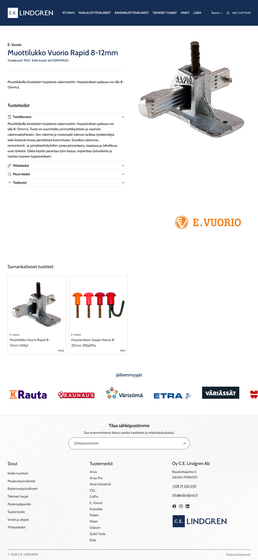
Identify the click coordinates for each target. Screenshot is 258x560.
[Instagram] (181, 506)
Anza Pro (96, 478)
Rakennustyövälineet (22, 489)
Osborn (95, 528)
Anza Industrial (100, 484)
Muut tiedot (21, 174)
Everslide (96, 509)
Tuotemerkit (16, 512)
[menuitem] (197, 13)
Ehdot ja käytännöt (238, 554)
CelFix (94, 497)
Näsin (94, 521)
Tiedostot (20, 183)
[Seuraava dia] (246, 393)
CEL (92, 490)
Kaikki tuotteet (18, 473)
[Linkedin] (187, 506)
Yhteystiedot (17, 527)
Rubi (93, 540)
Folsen (94, 515)
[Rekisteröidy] (184, 443)
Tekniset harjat (18, 496)
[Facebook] (174, 506)
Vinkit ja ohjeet (18, 520)
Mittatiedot (21, 166)
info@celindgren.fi (185, 495)
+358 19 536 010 (184, 486)
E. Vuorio (96, 503)
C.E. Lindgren (28, 554)
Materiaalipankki (19, 504)
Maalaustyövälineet (21, 481)
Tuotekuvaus (22, 117)
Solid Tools (97, 534)
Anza (93, 472)
